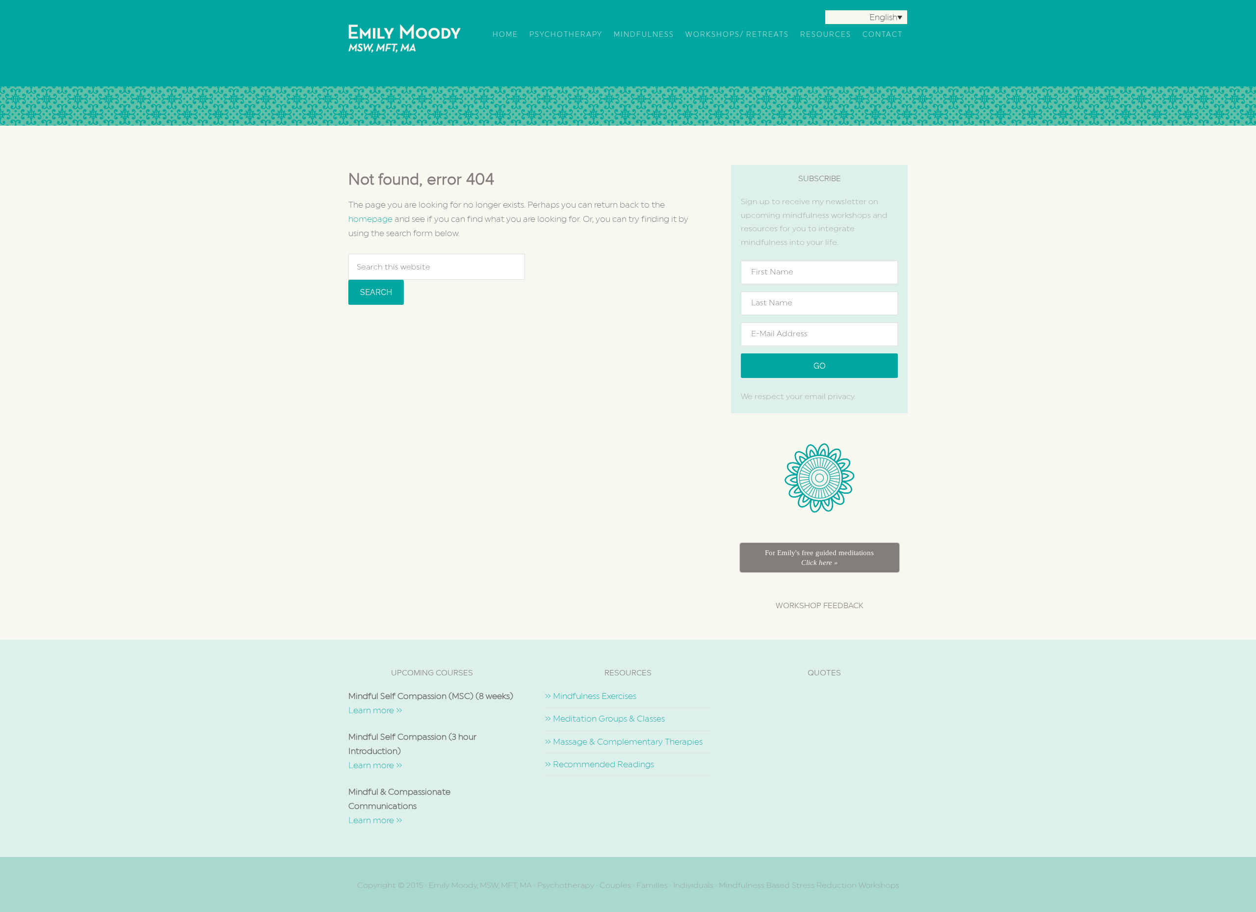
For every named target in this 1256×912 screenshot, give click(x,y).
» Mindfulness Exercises (590, 696)
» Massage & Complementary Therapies (624, 742)
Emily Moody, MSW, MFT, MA (409, 44)
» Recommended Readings (599, 764)
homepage (370, 219)
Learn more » (375, 710)
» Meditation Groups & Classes (605, 719)
